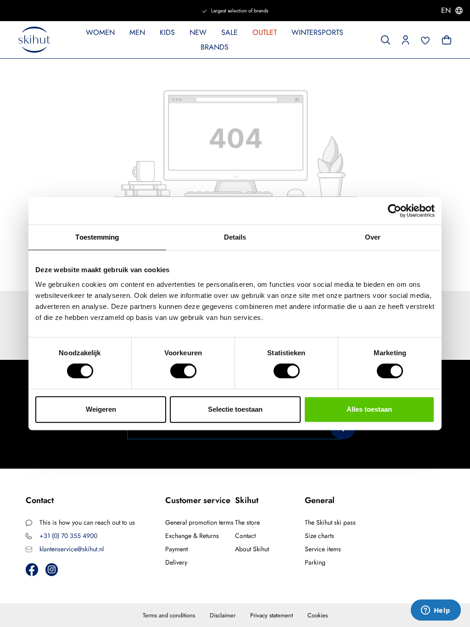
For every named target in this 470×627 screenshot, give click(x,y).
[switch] (183, 371)
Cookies (318, 615)
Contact (245, 535)
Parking (315, 562)
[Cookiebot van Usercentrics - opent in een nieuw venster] (394, 211)
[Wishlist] (425, 39)
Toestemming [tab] (97, 237)
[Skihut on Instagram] (51, 569)
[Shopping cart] (446, 39)
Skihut (246, 500)
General (320, 500)
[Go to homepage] (34, 40)
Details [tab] (235, 237)
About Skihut (252, 549)
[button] (405, 39)
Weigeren (101, 409)
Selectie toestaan (235, 409)
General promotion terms (199, 522)
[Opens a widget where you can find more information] (435, 610)
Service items (323, 549)
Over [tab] (372, 237)
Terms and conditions (169, 615)
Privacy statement (271, 615)
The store (247, 522)
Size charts (319, 535)
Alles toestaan (369, 409)
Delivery (176, 562)
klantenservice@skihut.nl (71, 549)
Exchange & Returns (192, 535)
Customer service (197, 500)
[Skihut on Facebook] (32, 569)
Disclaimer (222, 615)
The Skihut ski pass (330, 522)
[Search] (385, 39)
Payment (176, 549)
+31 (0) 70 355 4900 (68, 535)
